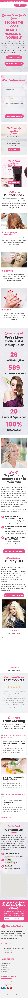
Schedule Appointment (14, 551)
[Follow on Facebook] (2, 988)
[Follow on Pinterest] (11, 988)
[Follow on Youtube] (8, 988)
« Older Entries (6, 817)
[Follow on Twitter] (5, 988)
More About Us (14, 57)
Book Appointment (14, 64)
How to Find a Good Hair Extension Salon (12, 802)
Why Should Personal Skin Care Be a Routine (13, 778)
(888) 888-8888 (21, 5)
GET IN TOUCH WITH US (14, 595)
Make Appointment (14, 116)
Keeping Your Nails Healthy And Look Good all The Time (14, 743)
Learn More (14, 150)
